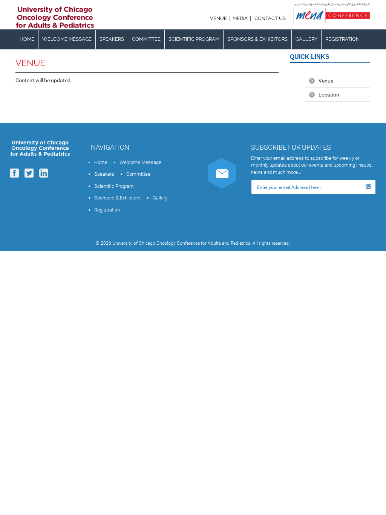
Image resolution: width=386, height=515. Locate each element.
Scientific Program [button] (193, 39)
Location (329, 95)
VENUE (219, 18)
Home (27, 39)
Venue (326, 81)
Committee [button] (146, 39)
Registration (342, 39)
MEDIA (240, 18)
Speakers (112, 39)
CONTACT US (270, 18)
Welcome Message (67, 39)
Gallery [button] (306, 39)
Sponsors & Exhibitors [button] (257, 39)
